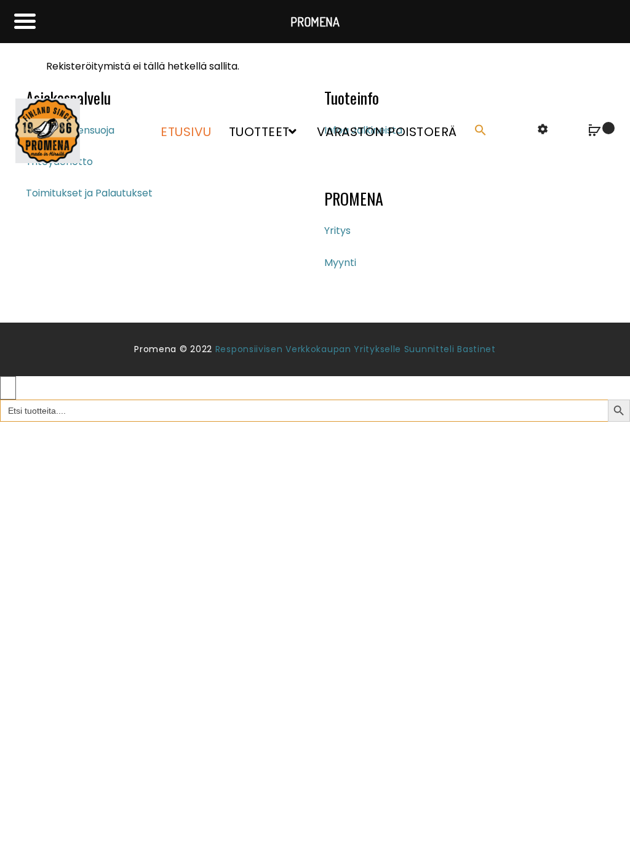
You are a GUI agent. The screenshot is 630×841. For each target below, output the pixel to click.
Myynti (340, 263)
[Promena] (47, 130)
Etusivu (186, 131)
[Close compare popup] (8, 388)
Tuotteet (259, 131)
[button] (483, 130)
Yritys (337, 230)
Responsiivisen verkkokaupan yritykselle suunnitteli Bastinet (355, 349)
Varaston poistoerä (387, 131)
